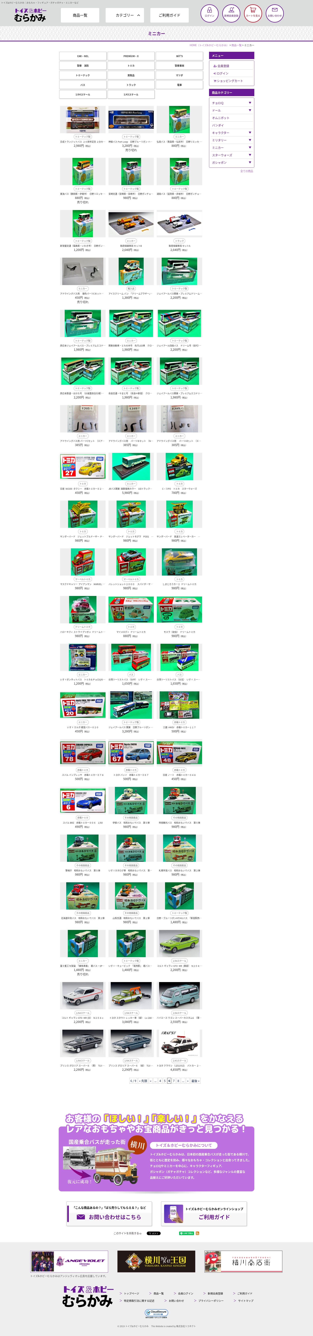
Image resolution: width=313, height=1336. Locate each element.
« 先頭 (143, 1081)
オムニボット (220, 118)
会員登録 (223, 66)
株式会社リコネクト (186, 1326)
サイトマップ (245, 1300)
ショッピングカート (229, 80)
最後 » (195, 1081)
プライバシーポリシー (211, 1300)
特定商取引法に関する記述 (139, 1300)
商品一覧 (80, 15)
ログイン (222, 73)
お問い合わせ (176, 1300)
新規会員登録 (215, 1293)
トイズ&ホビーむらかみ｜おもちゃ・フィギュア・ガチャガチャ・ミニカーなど (40, 2)
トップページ (131, 1293)
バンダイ (218, 125)
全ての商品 (246, 171)
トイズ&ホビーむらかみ (137, 1326)
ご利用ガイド (169, 15)
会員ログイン (185, 1293)
